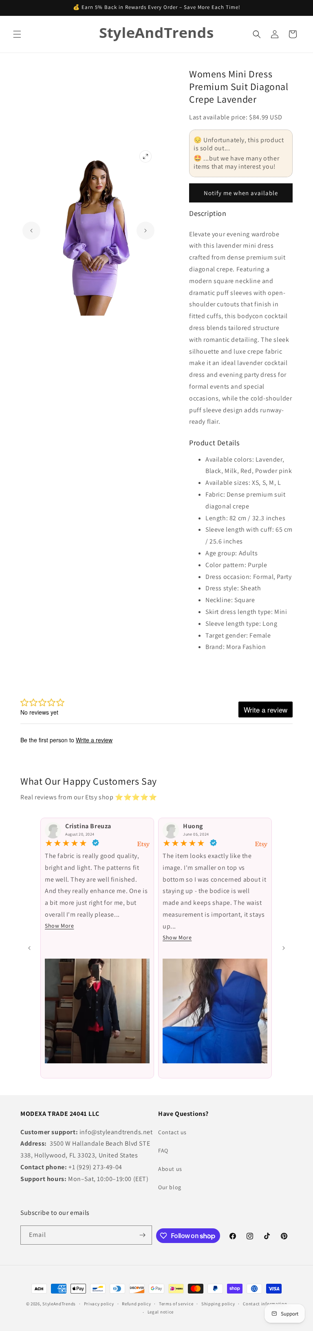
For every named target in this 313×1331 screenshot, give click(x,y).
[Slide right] (284, 948)
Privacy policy (99, 1304)
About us (170, 1169)
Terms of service (176, 1304)
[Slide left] (29, 948)
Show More (59, 925)
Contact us (172, 1132)
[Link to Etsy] (143, 844)
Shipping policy (218, 1304)
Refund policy (136, 1304)
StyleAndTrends (59, 1304)
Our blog (169, 1187)
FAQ (163, 1150)
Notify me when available (241, 193)
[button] (17, 34)
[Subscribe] (143, 1235)
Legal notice (161, 1312)
